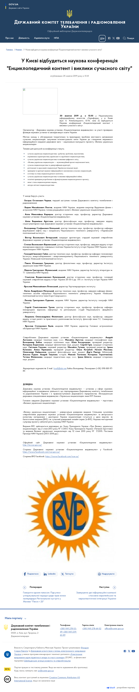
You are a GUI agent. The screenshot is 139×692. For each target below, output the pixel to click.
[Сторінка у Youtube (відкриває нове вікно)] (118, 38)
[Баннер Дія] (102, 38)
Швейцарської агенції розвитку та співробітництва (47, 661)
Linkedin (52, 574)
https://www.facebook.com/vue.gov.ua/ (41, 452)
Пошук (130, 38)
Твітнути (69, 574)
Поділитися (32, 574)
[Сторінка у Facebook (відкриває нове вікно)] (109, 38)
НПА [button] (56, 38)
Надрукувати (108, 574)
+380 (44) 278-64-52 (91, 629)
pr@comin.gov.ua (46, 671)
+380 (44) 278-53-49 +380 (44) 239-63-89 (68, 632)
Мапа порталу (13, 618)
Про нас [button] (9, 38)
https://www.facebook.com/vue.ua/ (62, 456)
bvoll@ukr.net (60, 368)
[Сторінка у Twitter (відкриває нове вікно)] (113, 38)
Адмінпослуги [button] (41, 38)
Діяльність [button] (23, 38)
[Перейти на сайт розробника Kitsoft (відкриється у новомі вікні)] (111, 688)
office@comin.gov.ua (114, 629)
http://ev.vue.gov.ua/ (32, 445)
